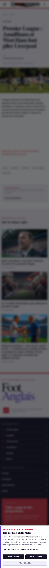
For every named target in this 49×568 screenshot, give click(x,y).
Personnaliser (25, 563)
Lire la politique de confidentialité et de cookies (20, 549)
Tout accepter (36, 557)
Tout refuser (13, 557)
